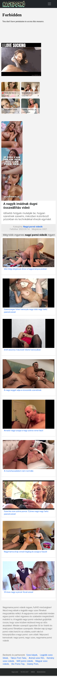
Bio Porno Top (18, 664)
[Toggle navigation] (49, 3)
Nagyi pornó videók (33, 226)
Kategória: (18, 226)
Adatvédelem (41, 672)
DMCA (33, 672)
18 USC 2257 (24, 672)
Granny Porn (32, 664)
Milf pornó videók (25, 661)
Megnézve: (37, 229)
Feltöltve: (14, 229)
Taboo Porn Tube (18, 658)
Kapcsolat (15, 672)
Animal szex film (36, 658)
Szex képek (31, 655)
